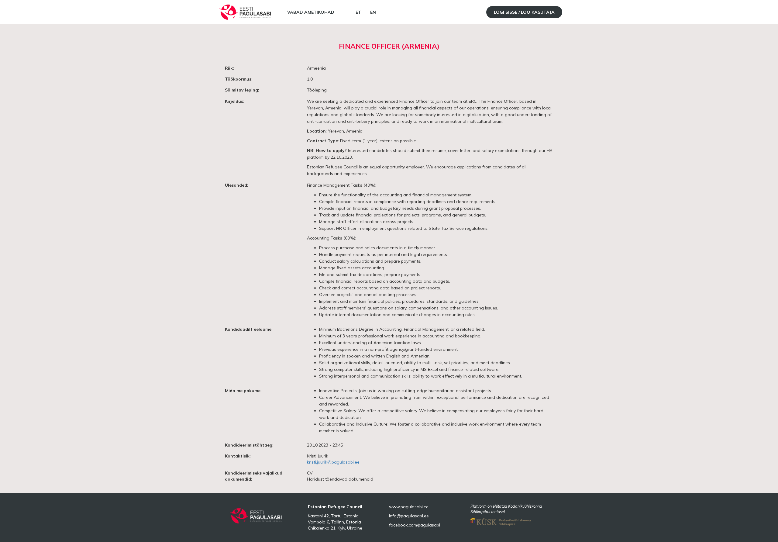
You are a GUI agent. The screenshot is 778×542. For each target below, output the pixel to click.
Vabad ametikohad (310, 12)
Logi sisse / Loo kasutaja (524, 12)
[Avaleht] (246, 12)
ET (358, 12)
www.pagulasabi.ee (409, 506)
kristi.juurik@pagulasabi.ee (333, 462)
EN (373, 12)
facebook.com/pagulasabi (414, 525)
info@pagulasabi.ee (409, 516)
